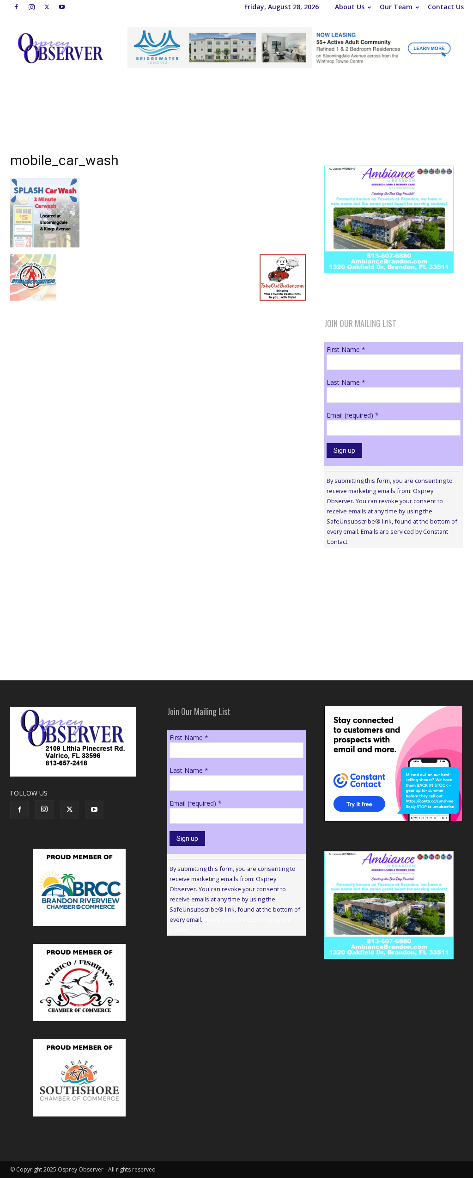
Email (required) (353, 415)
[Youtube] (62, 7)
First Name (346, 349)
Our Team (396, 6)
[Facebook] (16, 7)
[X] (47, 7)
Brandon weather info (393, 639)
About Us (349, 6)
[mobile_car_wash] (44, 245)
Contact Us (446, 6)
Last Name (346, 382)
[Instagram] (31, 7)
